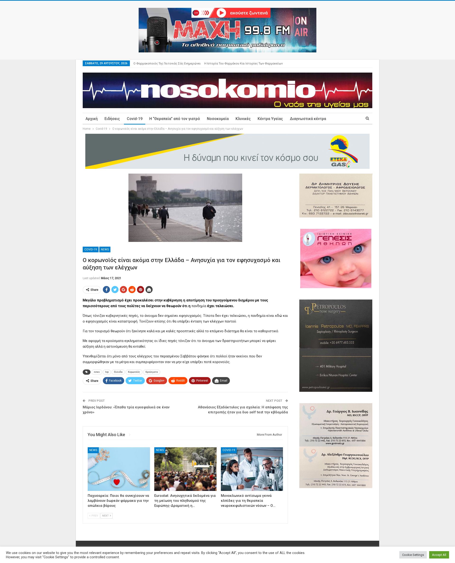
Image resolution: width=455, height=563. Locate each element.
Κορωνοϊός (134, 372)
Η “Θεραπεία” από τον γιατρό (174, 118)
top (107, 372)
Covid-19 (134, 118)
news (97, 372)
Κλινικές (243, 118)
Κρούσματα (152, 372)
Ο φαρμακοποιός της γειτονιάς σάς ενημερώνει (167, 63)
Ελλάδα (118, 372)
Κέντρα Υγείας (270, 118)
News (105, 249)
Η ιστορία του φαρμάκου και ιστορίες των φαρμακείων (243, 63)
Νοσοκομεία (218, 118)
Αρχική (92, 118)
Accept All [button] (439, 555)
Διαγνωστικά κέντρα (308, 118)
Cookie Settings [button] (413, 555)
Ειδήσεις (112, 118)
